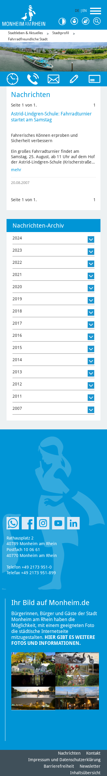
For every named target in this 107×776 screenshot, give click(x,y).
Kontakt (93, 753)
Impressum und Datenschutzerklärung (64, 759)
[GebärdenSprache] (86, 21)
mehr (16, 169)
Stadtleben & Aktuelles (25, 33)
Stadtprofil (60, 33)
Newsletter (90, 766)
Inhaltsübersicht (85, 772)
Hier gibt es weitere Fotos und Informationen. (53, 640)
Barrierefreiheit (59, 766)
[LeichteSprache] (75, 21)
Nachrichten (69, 753)
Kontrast (64, 21)
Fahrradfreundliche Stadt (28, 39)
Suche (97, 21)
